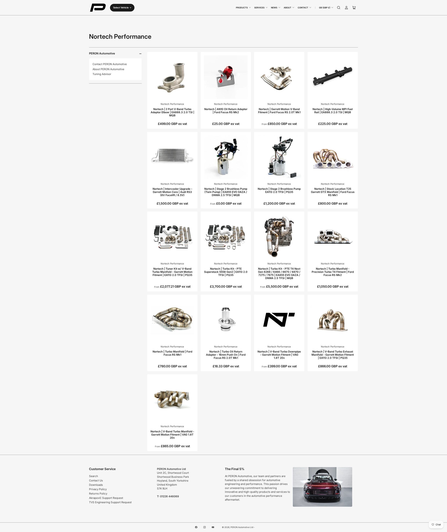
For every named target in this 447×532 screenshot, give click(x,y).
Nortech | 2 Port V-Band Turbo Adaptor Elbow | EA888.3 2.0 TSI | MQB (172, 112)
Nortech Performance (172, 104)
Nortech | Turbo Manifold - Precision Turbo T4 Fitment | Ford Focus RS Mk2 (333, 272)
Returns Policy (98, 493)
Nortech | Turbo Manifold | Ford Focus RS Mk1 (172, 353)
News (274, 7)
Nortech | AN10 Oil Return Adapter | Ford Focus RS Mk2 (225, 110)
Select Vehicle (121, 7)
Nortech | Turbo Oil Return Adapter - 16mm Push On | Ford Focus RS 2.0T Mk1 (226, 354)
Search (93, 476)
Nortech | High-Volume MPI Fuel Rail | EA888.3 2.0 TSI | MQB (333, 110)
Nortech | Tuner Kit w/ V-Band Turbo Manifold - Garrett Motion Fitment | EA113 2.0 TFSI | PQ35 (172, 272)
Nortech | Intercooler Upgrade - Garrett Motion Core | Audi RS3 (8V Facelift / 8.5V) (172, 192)
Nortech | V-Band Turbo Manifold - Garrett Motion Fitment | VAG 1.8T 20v (172, 434)
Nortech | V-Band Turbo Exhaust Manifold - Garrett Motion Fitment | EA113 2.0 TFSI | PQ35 (333, 354)
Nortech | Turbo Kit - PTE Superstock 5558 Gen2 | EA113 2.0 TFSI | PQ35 (225, 272)
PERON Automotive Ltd (241, 527)
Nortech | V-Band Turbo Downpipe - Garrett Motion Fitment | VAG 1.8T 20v (279, 354)
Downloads (96, 484)
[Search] (339, 8)
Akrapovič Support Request (106, 498)
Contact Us (96, 480)
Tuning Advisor (102, 74)
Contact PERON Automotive (110, 64)
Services (259, 7)
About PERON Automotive (108, 69)
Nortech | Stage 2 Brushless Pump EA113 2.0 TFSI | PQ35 (279, 190)
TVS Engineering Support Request (110, 502)
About (287, 7)
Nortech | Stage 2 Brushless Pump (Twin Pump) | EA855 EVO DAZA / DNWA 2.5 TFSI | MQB (225, 192)
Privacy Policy (98, 489)
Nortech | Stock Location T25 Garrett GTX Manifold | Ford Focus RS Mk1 (332, 192)
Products (242, 7)
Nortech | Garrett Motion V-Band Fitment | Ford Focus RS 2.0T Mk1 (279, 110)
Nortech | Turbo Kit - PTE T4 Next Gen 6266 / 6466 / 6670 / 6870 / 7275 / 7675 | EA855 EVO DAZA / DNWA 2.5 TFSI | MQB (279, 273)
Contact (303, 7)
